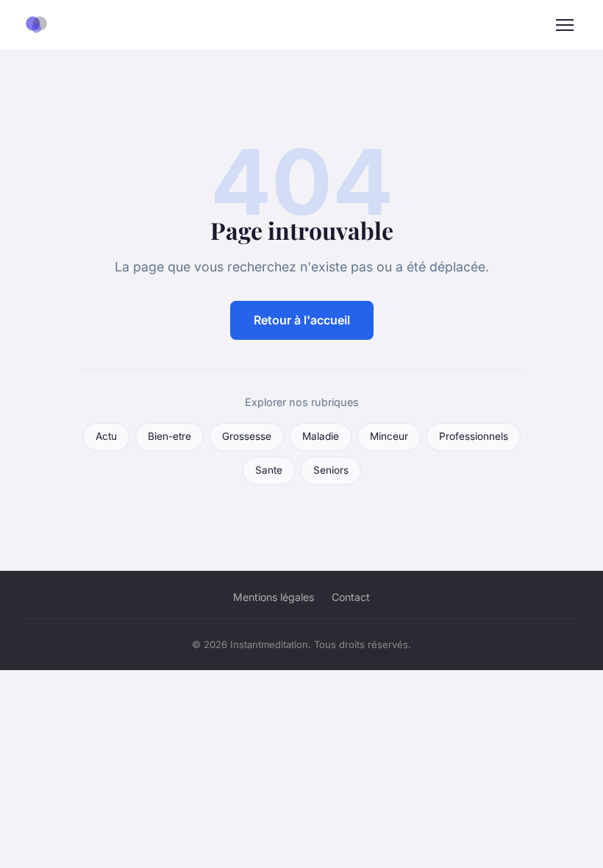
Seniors (331, 470)
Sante (268, 470)
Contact (351, 597)
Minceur (389, 436)
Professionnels (473, 436)
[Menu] (564, 25)
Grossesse (246, 436)
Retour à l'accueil (302, 320)
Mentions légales (273, 597)
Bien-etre (169, 436)
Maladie (320, 436)
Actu (106, 436)
